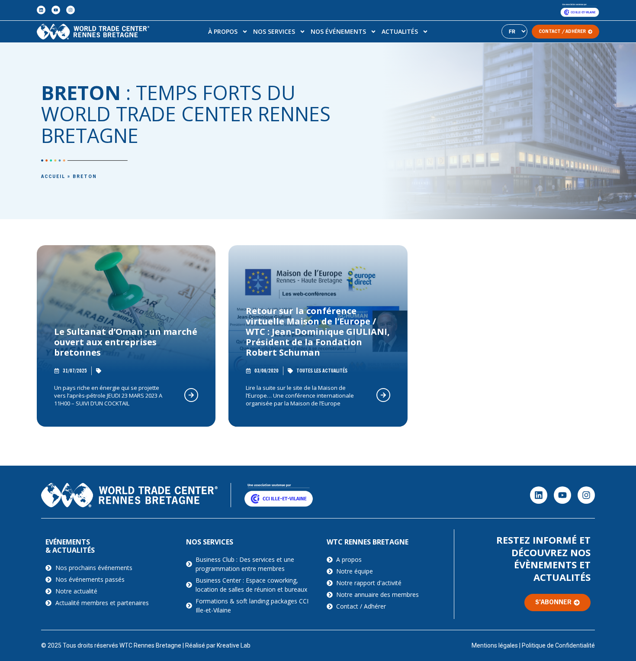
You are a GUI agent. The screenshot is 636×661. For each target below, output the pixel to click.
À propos (223, 31)
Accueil (53, 177)
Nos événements (338, 31)
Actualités (400, 31)
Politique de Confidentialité (558, 645)
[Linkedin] (41, 10)
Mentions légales (495, 645)
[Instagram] (70, 10)
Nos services (274, 31)
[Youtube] (55, 10)
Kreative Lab (234, 645)
